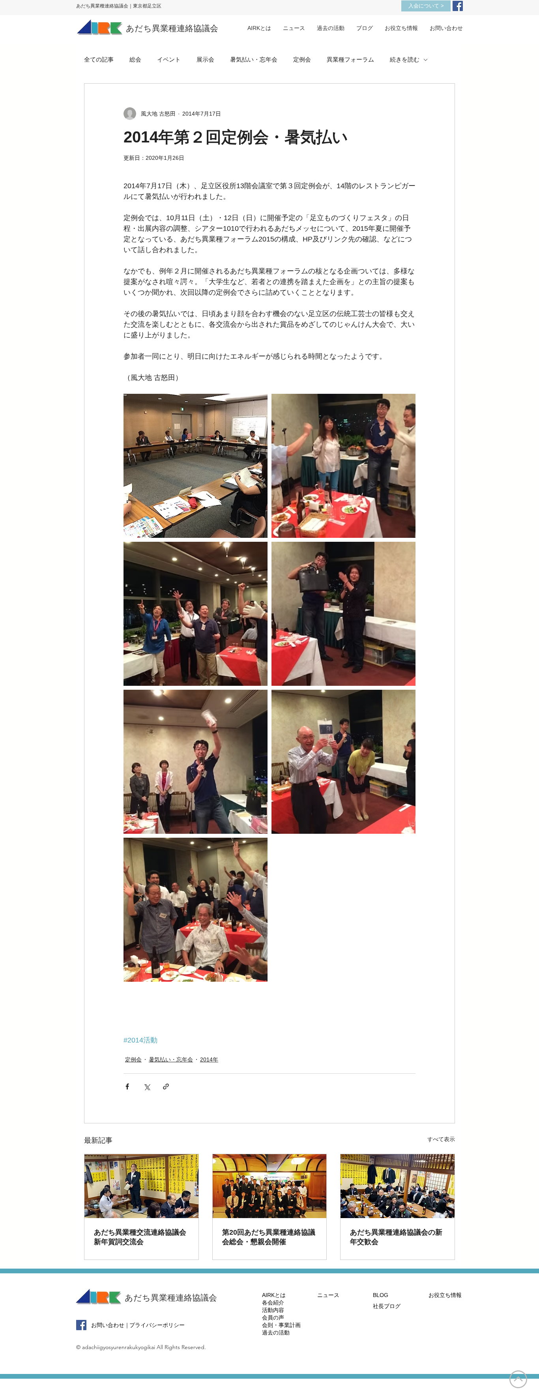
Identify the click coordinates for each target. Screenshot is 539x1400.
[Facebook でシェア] (127, 1086)
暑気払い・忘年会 (253, 59)
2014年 (209, 1059)
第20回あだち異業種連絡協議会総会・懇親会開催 (268, 1237)
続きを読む (404, 59)
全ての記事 (99, 59)
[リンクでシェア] (166, 1086)
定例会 (302, 59)
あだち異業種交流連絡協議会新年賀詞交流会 (140, 1237)
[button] (330, 28)
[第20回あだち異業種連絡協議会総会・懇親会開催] (270, 1186)
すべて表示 (441, 1139)
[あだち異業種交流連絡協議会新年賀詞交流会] (141, 1186)
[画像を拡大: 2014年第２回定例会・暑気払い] (196, 466)
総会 (135, 59)
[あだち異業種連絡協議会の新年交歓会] (398, 1186)
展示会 (205, 59)
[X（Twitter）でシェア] (146, 1086)
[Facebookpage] (458, 6)
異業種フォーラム (350, 59)
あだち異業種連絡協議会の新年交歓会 (396, 1237)
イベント (169, 59)
